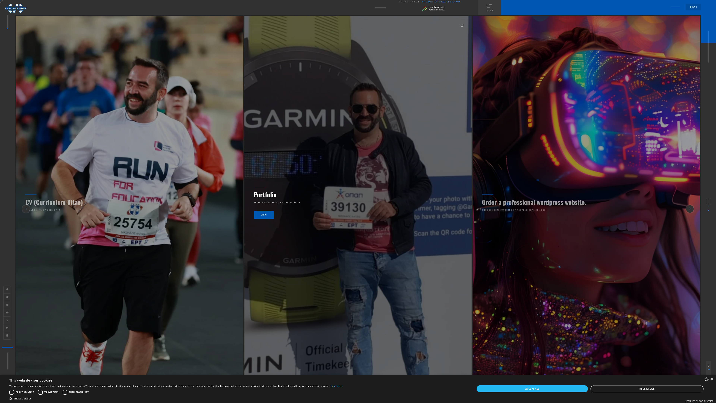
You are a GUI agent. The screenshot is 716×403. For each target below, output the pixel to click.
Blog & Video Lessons (508, 202)
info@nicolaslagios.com (441, 1)
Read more (337, 386)
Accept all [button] (532, 388)
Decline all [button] (646, 388)
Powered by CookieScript (699, 401)
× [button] (711, 379)
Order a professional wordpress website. (304, 194)
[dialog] (358, 389)
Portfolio (35, 202)
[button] (26, 209)
